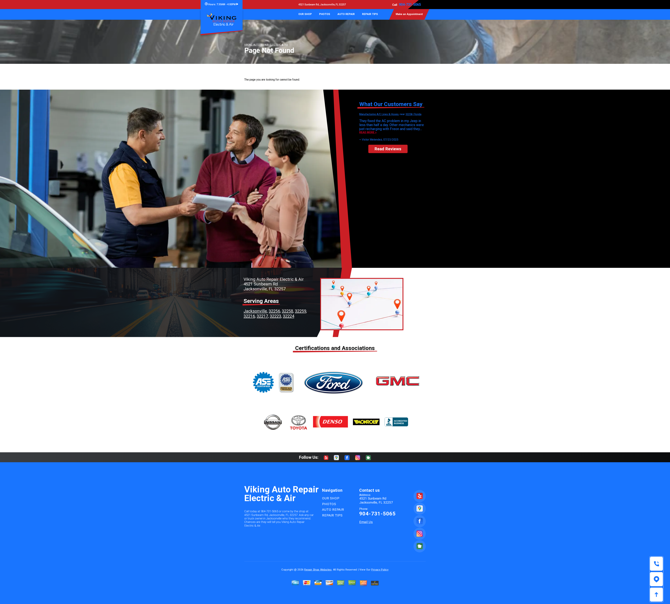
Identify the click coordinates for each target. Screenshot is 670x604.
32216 (249, 316)
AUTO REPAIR (346, 14)
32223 (275, 316)
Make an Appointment (409, 14)
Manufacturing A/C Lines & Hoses (379, 114)
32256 (274, 311)
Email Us (366, 522)
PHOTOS (324, 14)
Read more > (368, 132)
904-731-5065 (410, 4)
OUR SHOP (305, 14)
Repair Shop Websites (318, 569)
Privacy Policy (379, 569)
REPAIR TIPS (370, 14)
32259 (300, 311)
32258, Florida (413, 114)
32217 (262, 316)
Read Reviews (387, 148)
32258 (287, 311)
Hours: (222, 4)
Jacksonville (255, 311)
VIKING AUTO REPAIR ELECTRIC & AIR (266, 44)
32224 (288, 316)
